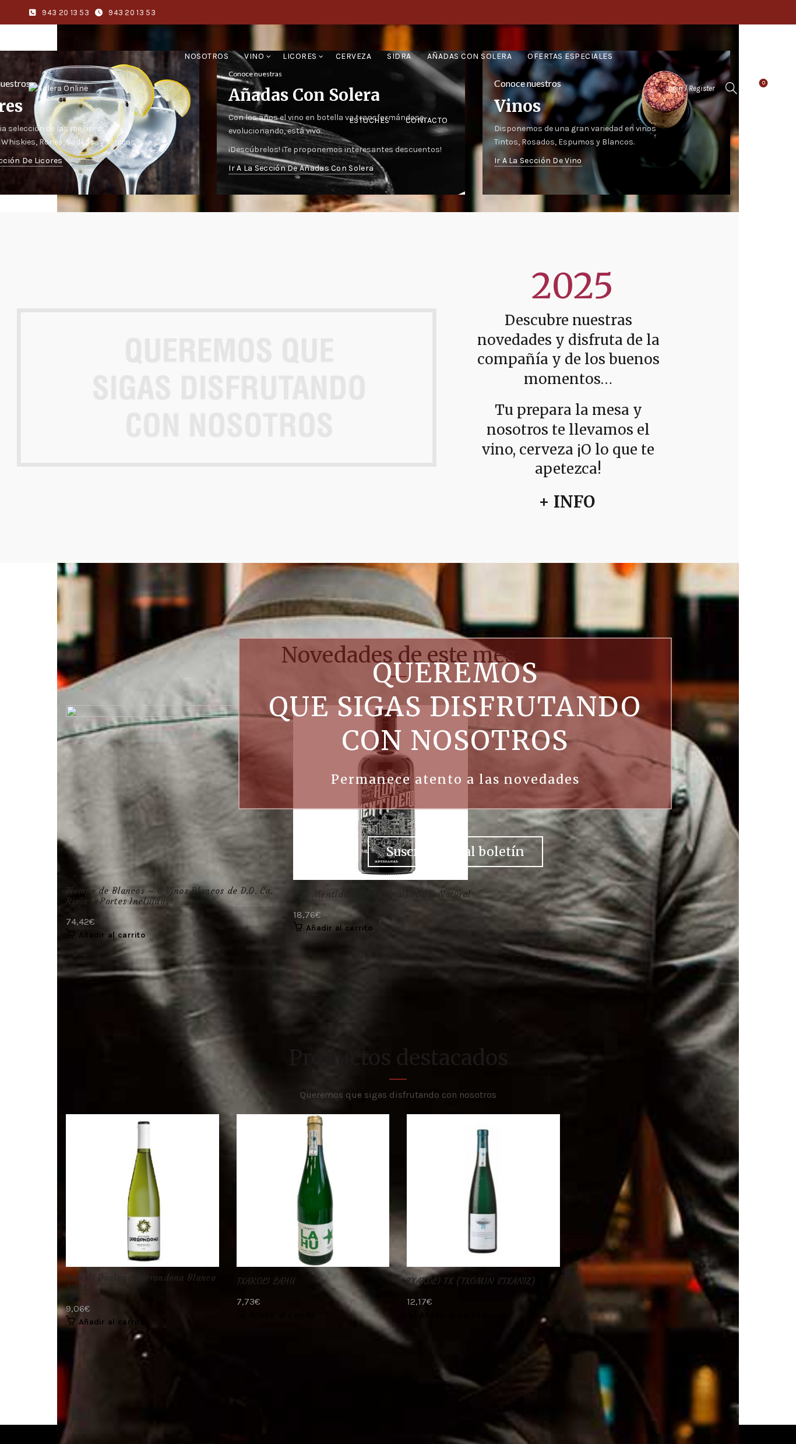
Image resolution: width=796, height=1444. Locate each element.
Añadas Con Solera (469, 56)
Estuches (369, 120)
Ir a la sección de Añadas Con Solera (301, 169)
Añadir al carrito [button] (112, 935)
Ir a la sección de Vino (538, 160)
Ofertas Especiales (569, 56)
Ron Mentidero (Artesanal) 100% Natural (381, 894)
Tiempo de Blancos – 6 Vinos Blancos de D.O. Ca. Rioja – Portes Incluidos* (169, 896)
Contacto (427, 120)
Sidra (399, 56)
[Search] (731, 88)
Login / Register (689, 88)
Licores (300, 56)
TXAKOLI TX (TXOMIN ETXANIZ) (471, 1281)
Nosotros (206, 56)
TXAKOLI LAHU (266, 1281)
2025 (572, 286)
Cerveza (354, 56)
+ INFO (566, 501)
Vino (254, 56)
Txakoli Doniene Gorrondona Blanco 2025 (141, 1283)
